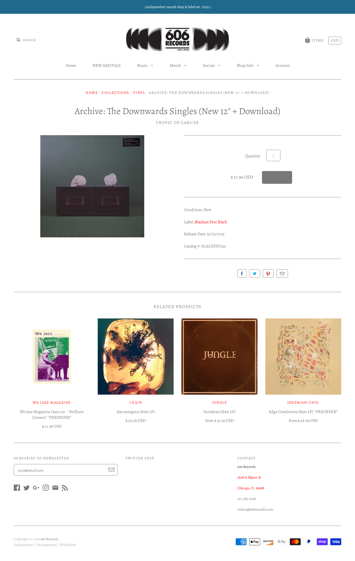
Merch (176, 65)
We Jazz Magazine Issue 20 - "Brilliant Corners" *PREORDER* (52, 414)
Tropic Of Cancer (177, 123)
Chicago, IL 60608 (250, 488)
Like (242, 273)
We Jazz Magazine (52, 402)
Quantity (252, 156)
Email (282, 273)
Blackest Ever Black (211, 222)
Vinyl (139, 92)
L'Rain (135, 402)
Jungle (219, 402)
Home (71, 65)
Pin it (268, 273)
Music (142, 65)
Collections (115, 92)
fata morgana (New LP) (136, 412)
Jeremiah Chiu (303, 402)
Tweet (254, 273)
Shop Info (245, 65)
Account (282, 65)
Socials (209, 65)
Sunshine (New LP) (219, 412)
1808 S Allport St (249, 477)
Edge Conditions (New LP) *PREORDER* (303, 412)
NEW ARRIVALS (107, 65)
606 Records (49, 539)
